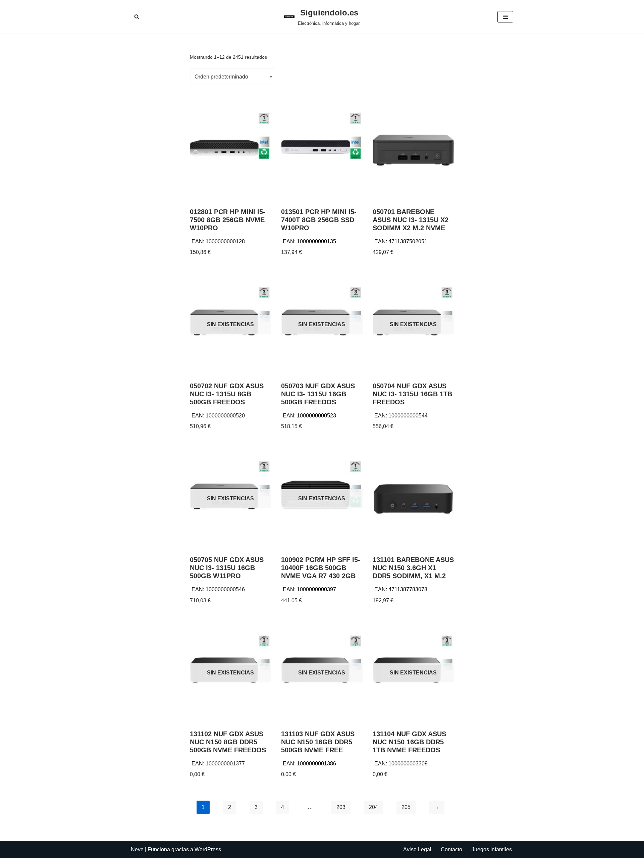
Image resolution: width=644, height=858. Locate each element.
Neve (137, 849)
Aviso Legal (417, 849)
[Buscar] (136, 16)
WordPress (208, 849)
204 (373, 807)
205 (406, 807)
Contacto (451, 849)
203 (340, 807)
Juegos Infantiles (492, 849)
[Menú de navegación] (505, 16)
